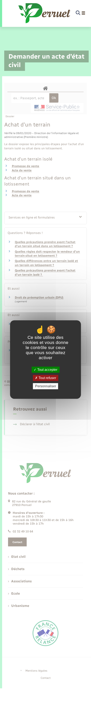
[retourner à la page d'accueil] (45, 13)
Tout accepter (46, 369)
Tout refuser (47, 378)
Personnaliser (45, 386)
